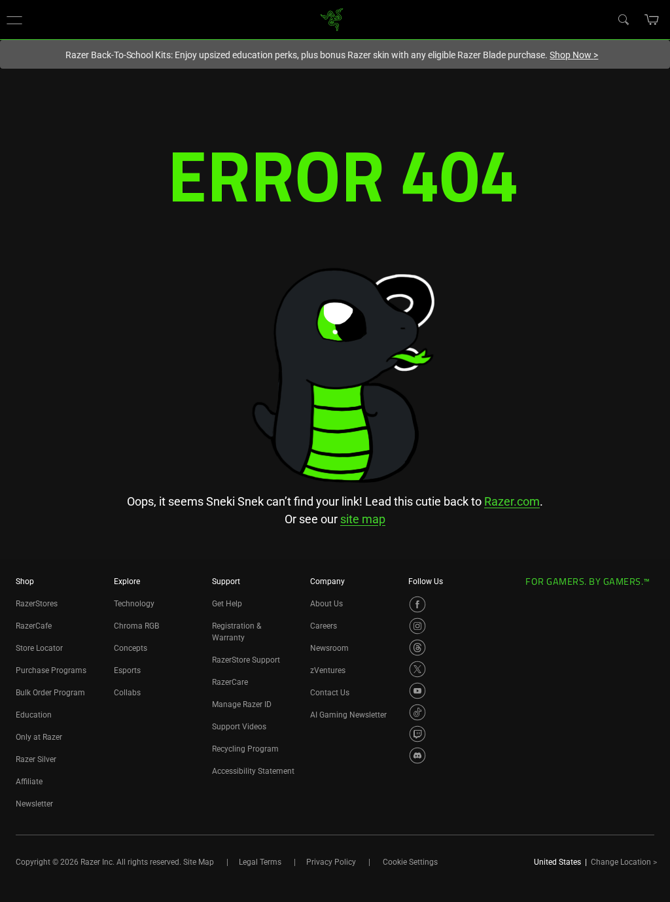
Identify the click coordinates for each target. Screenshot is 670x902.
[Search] (623, 19)
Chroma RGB (136, 626)
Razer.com (512, 501)
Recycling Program (245, 749)
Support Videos (239, 726)
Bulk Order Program (50, 692)
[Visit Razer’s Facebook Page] (417, 604)
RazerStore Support (246, 660)
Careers (323, 626)
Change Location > (624, 862)
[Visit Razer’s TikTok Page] (417, 712)
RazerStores (37, 603)
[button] (14, 19)
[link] (332, 18)
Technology (134, 603)
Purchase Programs (51, 670)
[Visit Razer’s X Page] (417, 669)
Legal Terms (260, 862)
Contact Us (329, 692)
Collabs (127, 692)
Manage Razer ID (242, 704)
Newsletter (34, 803)
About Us (326, 603)
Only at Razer (39, 737)
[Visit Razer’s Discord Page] (417, 755)
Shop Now (574, 55)
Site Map (198, 862)
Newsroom (329, 648)
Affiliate (29, 781)
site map (362, 519)
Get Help (227, 603)
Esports (127, 670)
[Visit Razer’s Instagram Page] (417, 626)
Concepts (130, 648)
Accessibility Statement (253, 771)
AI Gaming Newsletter (348, 715)
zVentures (327, 670)
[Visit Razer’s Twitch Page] (417, 734)
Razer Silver (36, 759)
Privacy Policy (331, 862)
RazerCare (230, 682)
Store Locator (39, 648)
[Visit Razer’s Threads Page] (417, 647)
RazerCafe (34, 626)
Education (34, 715)
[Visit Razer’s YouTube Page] (417, 691)
